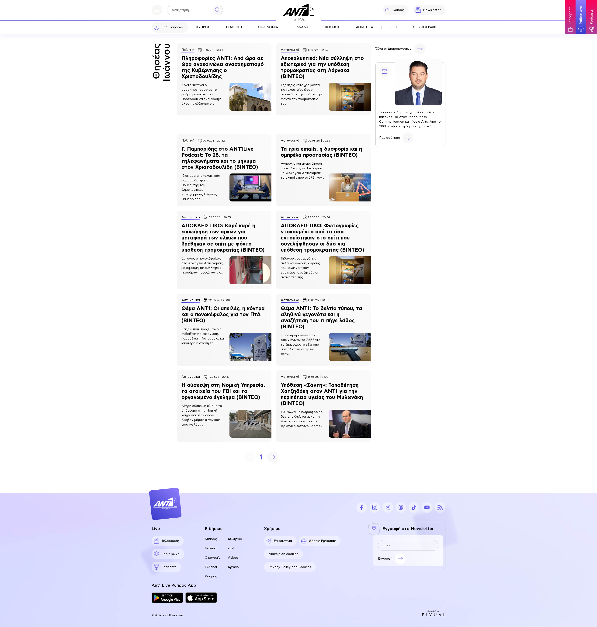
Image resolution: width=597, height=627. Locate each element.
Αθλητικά (235, 539)
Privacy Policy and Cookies (290, 567)
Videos (233, 557)
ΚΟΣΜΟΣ (332, 27)
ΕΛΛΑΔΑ (301, 27)
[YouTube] (427, 507)
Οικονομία (213, 557)
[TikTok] (414, 507)
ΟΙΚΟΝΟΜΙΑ (268, 27)
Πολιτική (211, 548)
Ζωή (231, 548)
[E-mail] (384, 71)
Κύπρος (211, 539)
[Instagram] (374, 507)
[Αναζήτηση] (217, 10)
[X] (387, 507)
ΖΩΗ (393, 27)
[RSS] (440, 507)
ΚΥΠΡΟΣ (203, 27)
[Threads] (401, 507)
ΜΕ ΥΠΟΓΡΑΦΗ (425, 27)
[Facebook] (361, 507)
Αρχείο (233, 567)
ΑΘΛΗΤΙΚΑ (364, 27)
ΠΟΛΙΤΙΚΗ (234, 27)
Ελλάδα (211, 567)
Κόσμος (211, 576)
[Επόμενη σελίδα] (272, 457)
